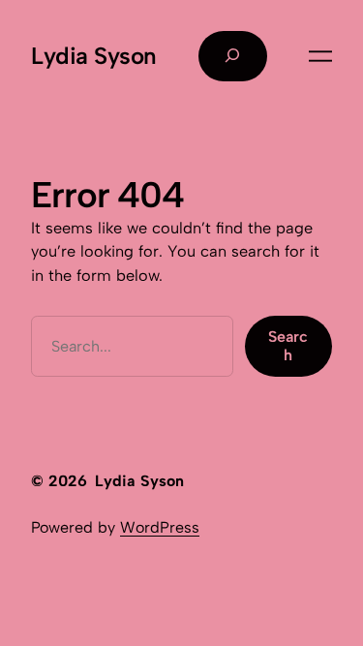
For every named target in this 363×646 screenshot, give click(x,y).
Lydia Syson (94, 56)
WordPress (159, 527)
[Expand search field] (232, 56)
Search (288, 345)
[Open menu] (320, 56)
